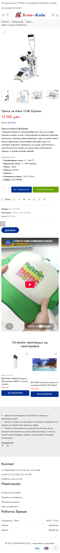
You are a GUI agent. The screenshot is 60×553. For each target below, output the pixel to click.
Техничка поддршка (10, 501)
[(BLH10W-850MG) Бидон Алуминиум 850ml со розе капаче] (15, 361)
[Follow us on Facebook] (2, 445)
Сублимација (17, 21)
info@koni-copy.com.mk (11, 478)
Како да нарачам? (9, 506)
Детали (10, 230)
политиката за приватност (45, 421)
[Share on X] (14, 199)
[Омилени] (5, 32)
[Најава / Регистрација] (53, 15)
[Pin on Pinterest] (24, 199)
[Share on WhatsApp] (34, 199)
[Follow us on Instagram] (7, 445)
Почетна (5, 21)
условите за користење (22, 421)
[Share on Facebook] (19, 199)
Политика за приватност (12, 497)
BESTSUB (12, 122)
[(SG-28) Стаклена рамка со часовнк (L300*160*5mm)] (45, 365)
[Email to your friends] (44, 199)
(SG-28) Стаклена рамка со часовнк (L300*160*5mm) (45, 384)
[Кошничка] (57, 15)
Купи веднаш (45, 189)
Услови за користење (11, 492)
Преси (29, 21)
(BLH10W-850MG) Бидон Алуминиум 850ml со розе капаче (14, 381)
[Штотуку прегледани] (55, 548)
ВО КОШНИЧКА (21, 189)
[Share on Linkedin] (29, 199)
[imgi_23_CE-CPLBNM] (30, 58)
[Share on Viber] (39, 199)
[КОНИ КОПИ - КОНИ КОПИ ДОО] (30, 15)
